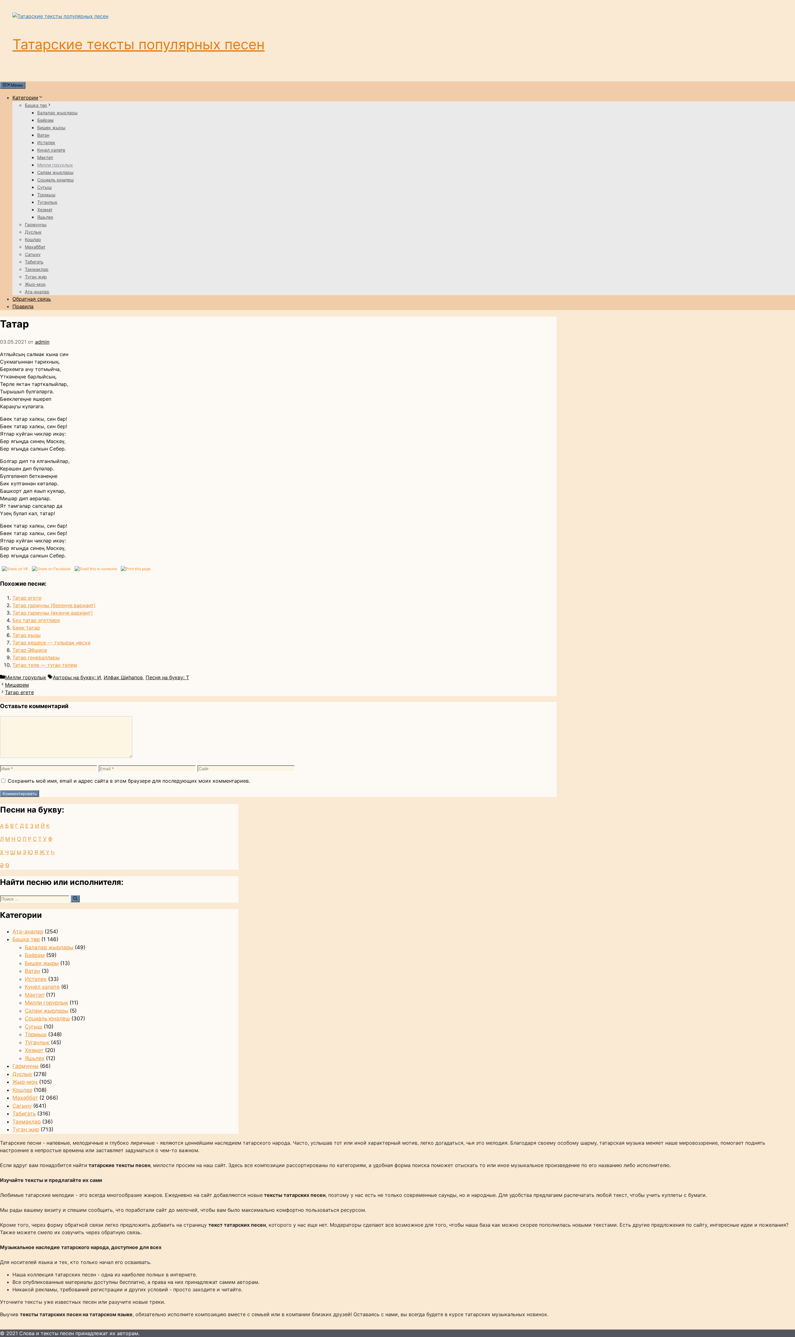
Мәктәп (45, 157)
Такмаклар (36, 269)
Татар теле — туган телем (44, 665)
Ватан (43, 135)
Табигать (34, 261)
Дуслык (33, 232)
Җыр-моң (35, 284)
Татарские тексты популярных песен (138, 44)
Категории (25, 97)
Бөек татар (26, 628)
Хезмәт (44, 209)
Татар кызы (26, 635)
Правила (23, 306)
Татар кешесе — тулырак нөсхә (51, 642)
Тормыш (46, 194)
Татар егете (26, 598)
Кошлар (33, 239)
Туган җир (36, 276)
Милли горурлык (55, 164)
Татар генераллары (36, 657)
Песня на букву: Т (167, 677)
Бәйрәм (45, 120)
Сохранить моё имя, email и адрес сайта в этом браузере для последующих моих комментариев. (129, 781)
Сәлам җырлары (55, 172)
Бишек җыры (51, 127)
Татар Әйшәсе (29, 650)
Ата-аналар (37, 291)
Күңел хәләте (51, 150)
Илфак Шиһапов (123, 677)
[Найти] (75, 898)
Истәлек (46, 142)
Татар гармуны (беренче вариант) (54, 605)
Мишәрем (17, 685)
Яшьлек (45, 217)
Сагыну (33, 254)
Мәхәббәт (35, 247)
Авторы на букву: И (77, 677)
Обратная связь (31, 299)
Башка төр (36, 105)
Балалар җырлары (57, 112)
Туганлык (47, 202)
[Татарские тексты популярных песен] (60, 16)
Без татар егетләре (36, 620)
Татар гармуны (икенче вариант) (52, 613)
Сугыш (44, 187)
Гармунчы (36, 224)
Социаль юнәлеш (55, 179)
